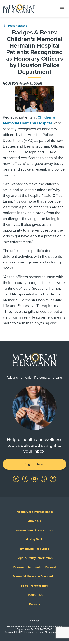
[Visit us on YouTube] (34, 479)
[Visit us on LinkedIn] (16, 479)
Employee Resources (34, 549)
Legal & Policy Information (35, 558)
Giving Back (34, 539)
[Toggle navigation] (61, 8)
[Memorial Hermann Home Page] (19, 8)
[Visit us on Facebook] (25, 479)
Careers (34, 604)
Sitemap (34, 620)
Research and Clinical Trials (35, 530)
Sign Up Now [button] (34, 464)
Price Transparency (34, 586)
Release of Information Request (34, 567)
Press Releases (17, 25)
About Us (34, 521)
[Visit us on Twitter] (44, 479)
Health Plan (34, 595)
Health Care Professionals (34, 512)
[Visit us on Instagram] (53, 479)
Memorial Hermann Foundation (34, 576)
